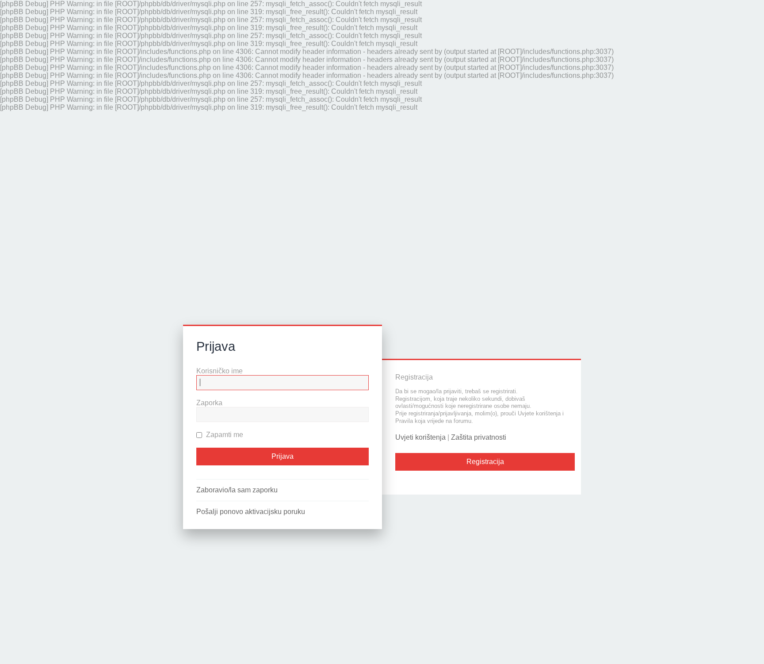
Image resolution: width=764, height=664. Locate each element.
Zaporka (209, 403)
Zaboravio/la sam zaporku (237, 490)
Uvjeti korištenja (420, 437)
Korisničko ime (219, 371)
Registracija (485, 462)
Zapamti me (223, 434)
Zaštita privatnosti (478, 437)
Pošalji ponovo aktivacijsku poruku (250, 511)
